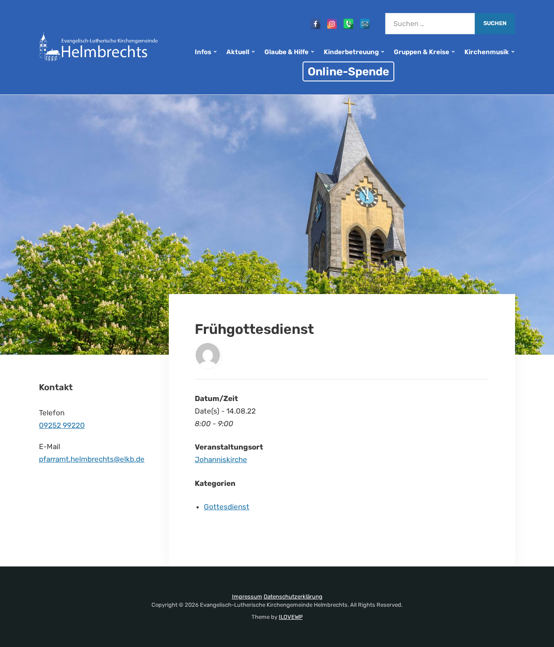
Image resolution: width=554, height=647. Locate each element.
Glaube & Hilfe (286, 52)
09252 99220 (62, 425)
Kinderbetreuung (351, 52)
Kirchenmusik (486, 52)
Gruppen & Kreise (421, 52)
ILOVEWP (291, 617)
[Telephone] (348, 24)
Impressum (247, 596)
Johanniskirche (221, 459)
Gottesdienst (226, 506)
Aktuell (237, 52)
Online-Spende (348, 71)
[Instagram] (332, 24)
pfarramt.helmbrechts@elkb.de (92, 459)
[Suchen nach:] (430, 23)
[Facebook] (315, 24)
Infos (203, 52)
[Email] (365, 24)
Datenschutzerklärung (293, 596)
